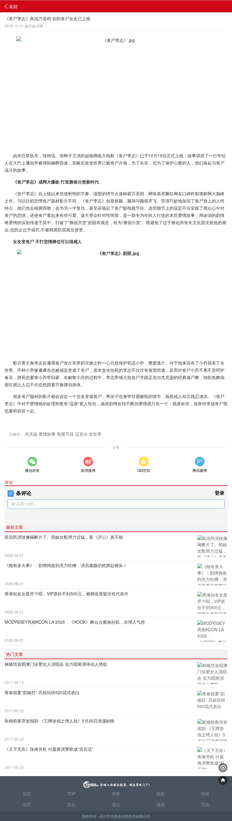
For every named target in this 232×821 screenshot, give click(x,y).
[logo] (116, 782)
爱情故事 (47, 434)
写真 (205, 804)
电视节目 (65, 434)
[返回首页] (222, 780)
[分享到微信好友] (32, 461)
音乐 (71, 804)
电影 (160, 793)
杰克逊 (31, 434)
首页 (27, 793)
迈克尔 (81, 434)
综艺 (27, 804)
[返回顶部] (222, 767)
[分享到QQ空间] (144, 461)
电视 (205, 793)
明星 (116, 793)
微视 (160, 804)
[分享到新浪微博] (88, 461)
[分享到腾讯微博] (200, 461)
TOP (71, 793)
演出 (116, 804)
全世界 (95, 434)
